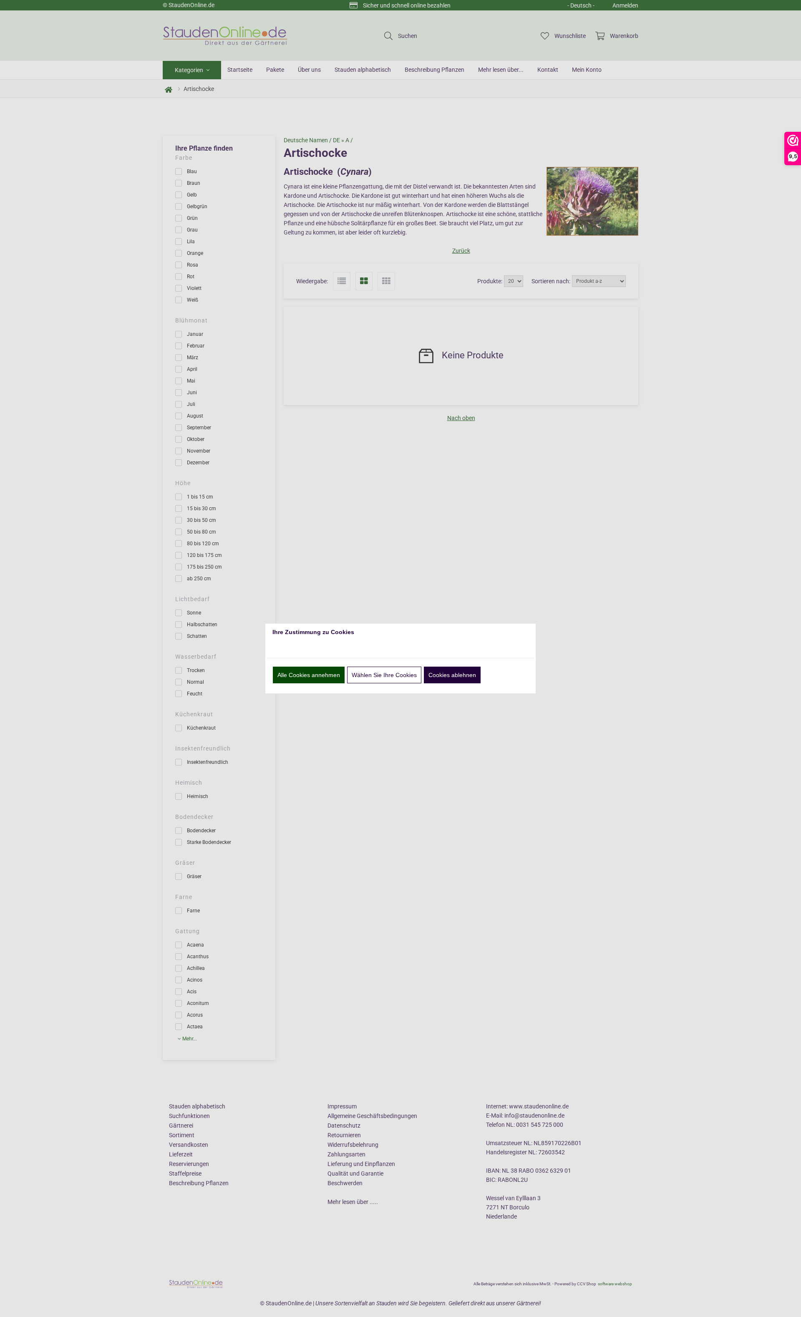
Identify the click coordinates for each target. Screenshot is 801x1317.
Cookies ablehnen (452, 675)
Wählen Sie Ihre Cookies (384, 675)
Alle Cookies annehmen (308, 675)
